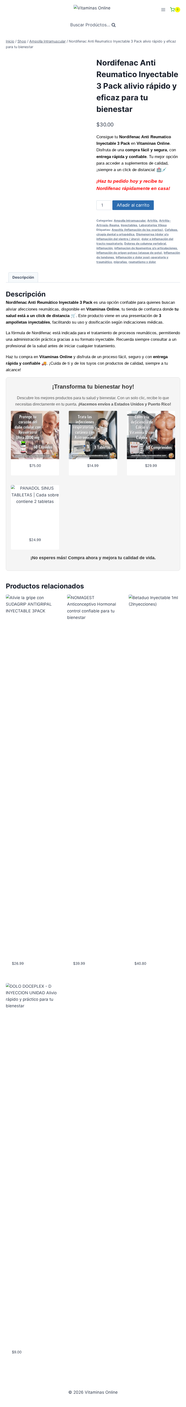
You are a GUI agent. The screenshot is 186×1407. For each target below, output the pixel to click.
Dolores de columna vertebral (145, 243)
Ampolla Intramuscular (130, 220)
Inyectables (129, 225)
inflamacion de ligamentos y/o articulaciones (145, 248)
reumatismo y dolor (142, 262)
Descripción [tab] (23, 277)
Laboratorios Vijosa (153, 225)
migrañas (120, 262)
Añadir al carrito (133, 205)
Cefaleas (171, 230)
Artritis (152, 220)
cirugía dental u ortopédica (115, 234)
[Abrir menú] (163, 9)
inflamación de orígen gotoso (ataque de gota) (129, 252)
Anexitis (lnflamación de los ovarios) (137, 230)
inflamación (104, 248)
